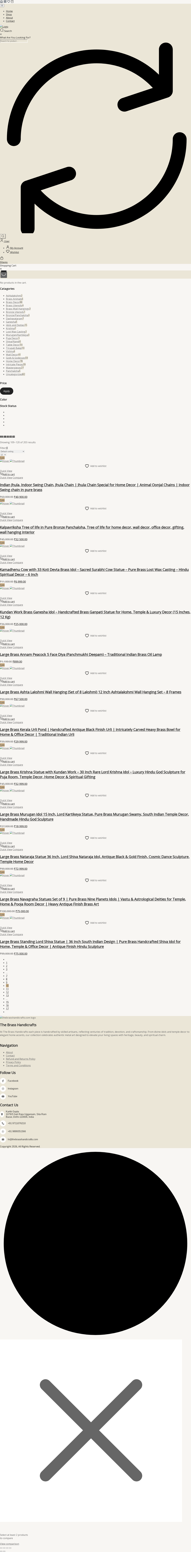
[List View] (11, 436)
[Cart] (12, 2)
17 (7, 1008)
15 (7, 1002)
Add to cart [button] (9, 474)
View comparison (9, 1543)
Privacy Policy (13, 1062)
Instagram (13, 1088)
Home (9, 11)
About (9, 17)
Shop (9, 14)
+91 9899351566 (17, 1131)
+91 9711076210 (17, 1123)
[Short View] (14, 436)
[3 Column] (5, 436)
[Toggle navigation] (2, 5)
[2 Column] (8, 436)
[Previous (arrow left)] (1, 1551)
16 (7, 1005)
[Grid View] (2, 436)
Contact (10, 21)
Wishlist (14, 252)
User (7, 241)
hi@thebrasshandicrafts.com (23, 1139)
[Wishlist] (8, 2)
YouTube (12, 1096)
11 (7, 989)
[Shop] (5, 2)
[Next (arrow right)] (4, 1551)
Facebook (13, 1081)
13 (7, 995)
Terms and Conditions (18, 1065)
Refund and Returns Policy (20, 1059)
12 (7, 992)
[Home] (1, 2)
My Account (16, 248)
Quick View (6, 471)
